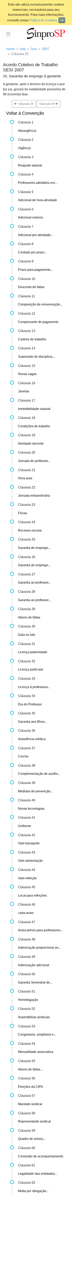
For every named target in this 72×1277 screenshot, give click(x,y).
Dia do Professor (30, 704)
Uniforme (24, 826)
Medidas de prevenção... (35, 791)
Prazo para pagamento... (35, 269)
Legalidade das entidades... (37, 1173)
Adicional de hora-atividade (37, 200)
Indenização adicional (33, 965)
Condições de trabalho (34, 426)
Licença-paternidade (32, 652)
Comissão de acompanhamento (40, 1156)
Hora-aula (25, 478)
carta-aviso (26, 913)
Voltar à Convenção (25, 113)
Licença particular (30, 669)
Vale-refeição (27, 878)
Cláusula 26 (47, 103)
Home (10, 49)
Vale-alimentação (30, 860)
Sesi (34, 49)
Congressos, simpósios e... (37, 1034)
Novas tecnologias (31, 808)
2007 (45, 49)
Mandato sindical (30, 1104)
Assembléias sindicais (34, 1017)
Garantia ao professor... (34, 582)
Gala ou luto (26, 634)
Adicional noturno (30, 217)
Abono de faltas (29, 617)
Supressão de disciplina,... (36, 356)
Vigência (24, 148)
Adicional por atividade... (35, 235)
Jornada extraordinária (34, 495)
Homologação (28, 999)
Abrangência (27, 130)
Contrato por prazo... (32, 252)
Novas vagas (27, 374)
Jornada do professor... (34, 461)
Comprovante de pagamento (38, 322)
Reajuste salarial (30, 165)
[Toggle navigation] (8, 33)
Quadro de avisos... (31, 1138)
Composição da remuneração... (40, 304)
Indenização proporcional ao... (39, 947)
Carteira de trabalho (32, 339)
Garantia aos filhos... (32, 721)
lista (23, 49)
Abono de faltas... (30, 1069)
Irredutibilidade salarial (34, 409)
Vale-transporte (29, 843)
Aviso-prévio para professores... (40, 930)
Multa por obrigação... (33, 1191)
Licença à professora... (34, 687)
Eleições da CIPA (30, 1086)
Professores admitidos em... (37, 182)
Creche (23, 756)
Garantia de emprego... (34, 547)
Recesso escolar (30, 530)
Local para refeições (32, 895)
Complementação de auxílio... (39, 773)
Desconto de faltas (31, 287)
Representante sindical (34, 1121)
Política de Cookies (43, 20)
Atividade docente (31, 443)
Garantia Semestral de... (35, 982)
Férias (22, 513)
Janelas (23, 391)
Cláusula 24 (25, 103)
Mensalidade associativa (35, 1052)
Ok (62, 20)
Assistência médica (32, 739)
